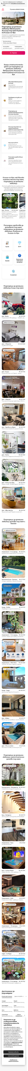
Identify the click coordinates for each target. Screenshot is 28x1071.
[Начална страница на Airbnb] (3, 9)
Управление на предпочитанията (13, 1060)
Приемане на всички (13, 1052)
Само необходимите (13, 1056)
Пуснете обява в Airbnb (17, 9)
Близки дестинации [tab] (7, 996)
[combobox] (13, 43)
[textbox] (7, 48)
